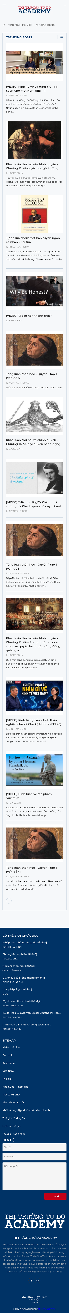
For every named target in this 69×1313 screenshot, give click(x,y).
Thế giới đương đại (14, 1118)
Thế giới (7, 1078)
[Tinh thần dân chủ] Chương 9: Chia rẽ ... (27, 1024)
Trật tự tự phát (11, 1094)
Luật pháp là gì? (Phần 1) (17, 989)
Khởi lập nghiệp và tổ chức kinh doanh (26, 1110)
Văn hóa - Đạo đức (14, 1102)
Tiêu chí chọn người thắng (19, 966)
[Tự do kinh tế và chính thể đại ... (22, 1001)
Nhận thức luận (12, 1047)
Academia (9, 1063)
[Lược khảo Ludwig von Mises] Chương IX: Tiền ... (32, 1012)
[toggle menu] (4, 5)
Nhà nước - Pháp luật (15, 1086)
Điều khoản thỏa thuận (34, 1297)
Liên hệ (55, 1196)
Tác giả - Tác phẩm (14, 1133)
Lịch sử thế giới (12, 1126)
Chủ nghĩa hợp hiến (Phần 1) (20, 954)
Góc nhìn (8, 1055)
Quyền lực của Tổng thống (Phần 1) (24, 977)
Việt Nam (8, 1071)
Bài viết (26, 24)
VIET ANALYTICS (47, 1309)
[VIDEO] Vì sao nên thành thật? (29, 315)
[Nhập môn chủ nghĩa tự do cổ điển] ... (26, 942)
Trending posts (44, 24)
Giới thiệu (34, 1299)
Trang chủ (13, 24)
